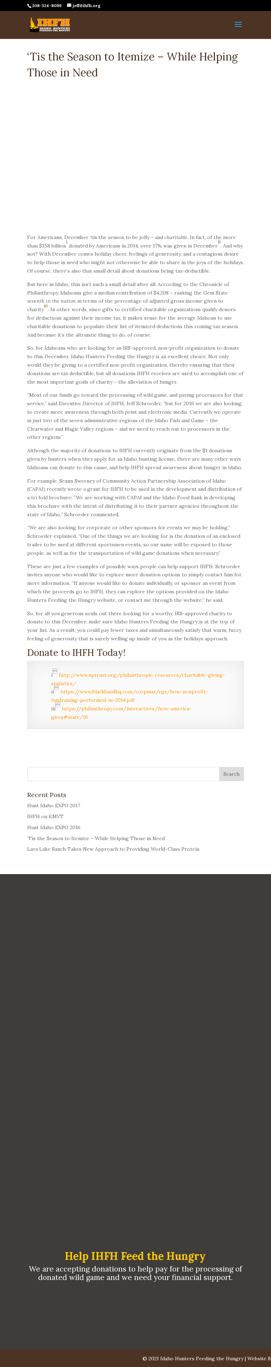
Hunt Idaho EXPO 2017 (53, 805)
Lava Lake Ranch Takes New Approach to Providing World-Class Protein (113, 849)
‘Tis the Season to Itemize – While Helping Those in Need (96, 838)
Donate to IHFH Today (75, 652)
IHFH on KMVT (45, 816)
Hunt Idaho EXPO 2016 (53, 827)
